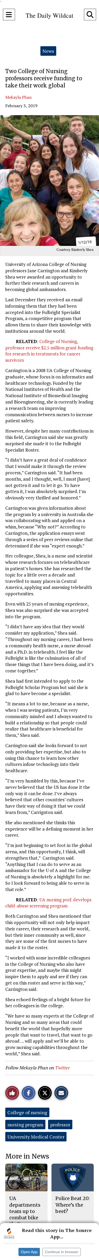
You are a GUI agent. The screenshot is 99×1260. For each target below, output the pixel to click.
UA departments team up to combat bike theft (24, 1211)
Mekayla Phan (18, 97)
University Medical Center (35, 1136)
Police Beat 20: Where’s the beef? (72, 1204)
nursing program (25, 1124)
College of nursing (27, 1112)
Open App (29, 1252)
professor (60, 1124)
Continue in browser (61, 1252)
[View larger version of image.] (49, 180)
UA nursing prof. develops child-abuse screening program (48, 903)
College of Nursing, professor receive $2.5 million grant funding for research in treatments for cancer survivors (49, 350)
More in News (27, 1156)
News (48, 51)
